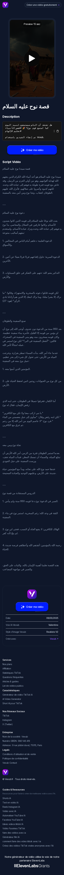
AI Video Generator (11, 699)
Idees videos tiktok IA (12, 824)
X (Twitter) (7, 724)
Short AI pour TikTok (12, 703)
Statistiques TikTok (11, 673)
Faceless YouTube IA (12, 819)
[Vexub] (32, 772)
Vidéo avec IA (9, 811)
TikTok (5, 715)
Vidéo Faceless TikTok (13, 828)
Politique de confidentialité (15, 758)
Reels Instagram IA (11, 807)
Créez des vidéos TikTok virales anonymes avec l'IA (28, 845)
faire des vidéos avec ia (14, 832)
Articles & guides (10, 681)
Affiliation (6, 668)
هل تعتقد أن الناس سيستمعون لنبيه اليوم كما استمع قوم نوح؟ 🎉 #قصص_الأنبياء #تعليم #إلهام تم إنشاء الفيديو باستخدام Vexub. (29, 131)
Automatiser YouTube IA (13, 815)
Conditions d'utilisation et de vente (19, 754)
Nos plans (7, 664)
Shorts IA (6, 798)
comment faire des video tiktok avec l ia (21, 841)
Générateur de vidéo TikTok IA (17, 694)
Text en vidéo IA (10, 802)
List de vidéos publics (12, 685)
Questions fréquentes (12, 677)
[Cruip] (5, 5)
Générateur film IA (11, 837)
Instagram (7, 720)
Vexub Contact (9, 762)
